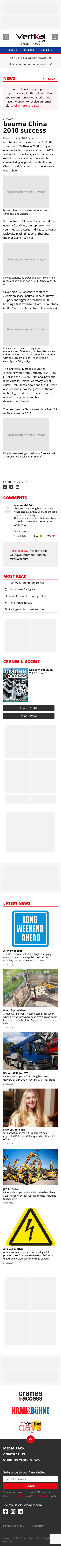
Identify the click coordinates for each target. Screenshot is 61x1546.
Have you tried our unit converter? (30, 64)
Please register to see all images (26, 191)
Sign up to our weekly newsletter (30, 58)
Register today (19, 551)
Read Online (29, 708)
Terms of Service (40, 1496)
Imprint (38, 1526)
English (25, 44)
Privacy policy (13, 1526)
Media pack (29, 715)
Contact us (14, 1454)
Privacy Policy (18, 1496)
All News (49, 79)
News (13, 50)
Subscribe (30, 1486)
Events (29, 50)
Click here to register (27, 105)
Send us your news (21, 1460)
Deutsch (35, 44)
